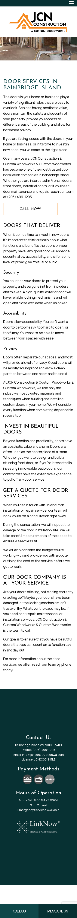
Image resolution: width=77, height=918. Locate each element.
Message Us (57, 911)
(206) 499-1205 (43, 750)
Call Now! (30, 209)
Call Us (19, 911)
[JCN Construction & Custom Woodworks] (38, 21)
